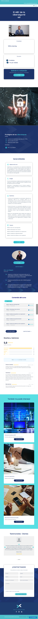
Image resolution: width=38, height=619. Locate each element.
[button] (33, 547)
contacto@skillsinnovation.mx (31, 3)
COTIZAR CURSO (18, 75)
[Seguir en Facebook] (16, 612)
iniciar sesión (16, 359)
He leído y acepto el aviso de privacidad (12, 591)
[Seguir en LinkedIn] (22, 612)
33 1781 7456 (6, 0)
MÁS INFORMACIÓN (19, 439)
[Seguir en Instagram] (19, 612)
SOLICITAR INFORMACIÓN (21, 594)
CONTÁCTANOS (19, 266)
